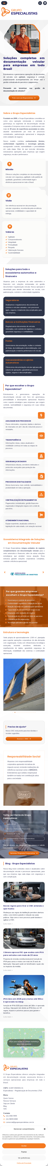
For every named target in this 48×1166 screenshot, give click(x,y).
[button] (45, 1129)
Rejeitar (24, 1152)
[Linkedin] (45, 3)
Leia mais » (8, 924)
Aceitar (24, 1146)
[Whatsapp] (40, 3)
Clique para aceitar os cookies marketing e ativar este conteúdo (24, 1043)
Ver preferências (24, 1158)
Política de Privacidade (24, 1163)
